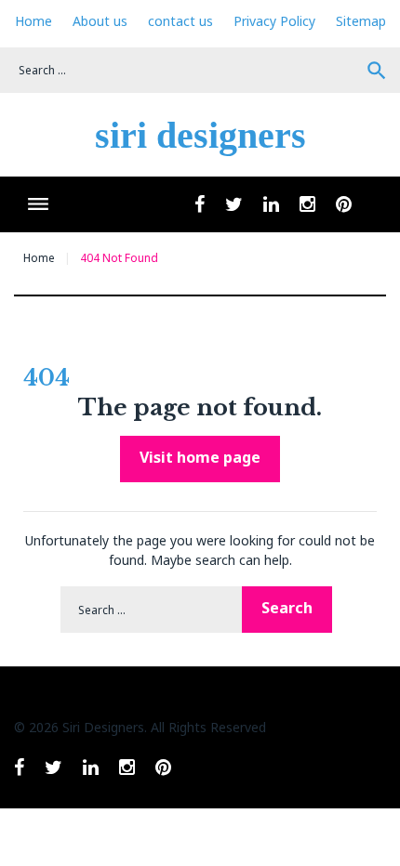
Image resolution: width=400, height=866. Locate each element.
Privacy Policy (274, 21)
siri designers (200, 135)
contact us (180, 21)
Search (377, 71)
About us (100, 21)
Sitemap (361, 21)
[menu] (37, 204)
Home (33, 21)
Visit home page (200, 457)
